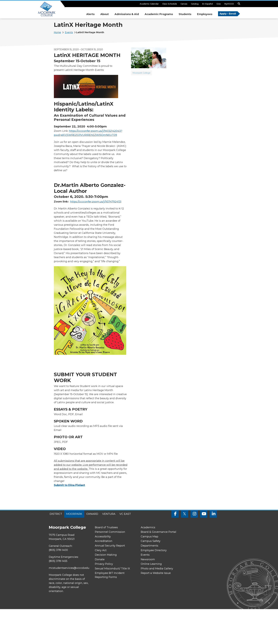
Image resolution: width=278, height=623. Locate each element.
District (56, 514)
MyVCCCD (229, 4)
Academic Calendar (149, 4)
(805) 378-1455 (58, 561)
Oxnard (92, 514)
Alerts (90, 14)
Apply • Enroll (228, 13)
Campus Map (149, 536)
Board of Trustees (106, 527)
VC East (125, 514)
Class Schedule (169, 4)
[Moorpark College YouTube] (203, 514)
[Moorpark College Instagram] (194, 514)
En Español (207, 4)
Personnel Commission (110, 531)
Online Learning (151, 563)
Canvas (184, 4)
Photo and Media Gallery (157, 568)
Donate (100, 559)
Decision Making (106, 554)
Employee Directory (154, 550)
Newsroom (148, 559)
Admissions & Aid (127, 14)
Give (218, 4)
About (104, 14)
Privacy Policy (104, 563)
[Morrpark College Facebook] (175, 514)
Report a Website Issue (156, 573)
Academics (148, 527)
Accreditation (103, 541)
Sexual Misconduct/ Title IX (112, 568)
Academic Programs (159, 14)
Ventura (108, 514)
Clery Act (101, 550)
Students (185, 14)
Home (57, 32)
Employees (204, 14)
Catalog (195, 4)
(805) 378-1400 (58, 550)
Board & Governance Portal (158, 531)
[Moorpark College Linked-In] (213, 514)
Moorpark (74, 514)
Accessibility (103, 536)
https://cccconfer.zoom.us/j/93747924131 (95, 201)
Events (69, 32)
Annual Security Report (110, 545)
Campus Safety (150, 541)
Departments (149, 545)
